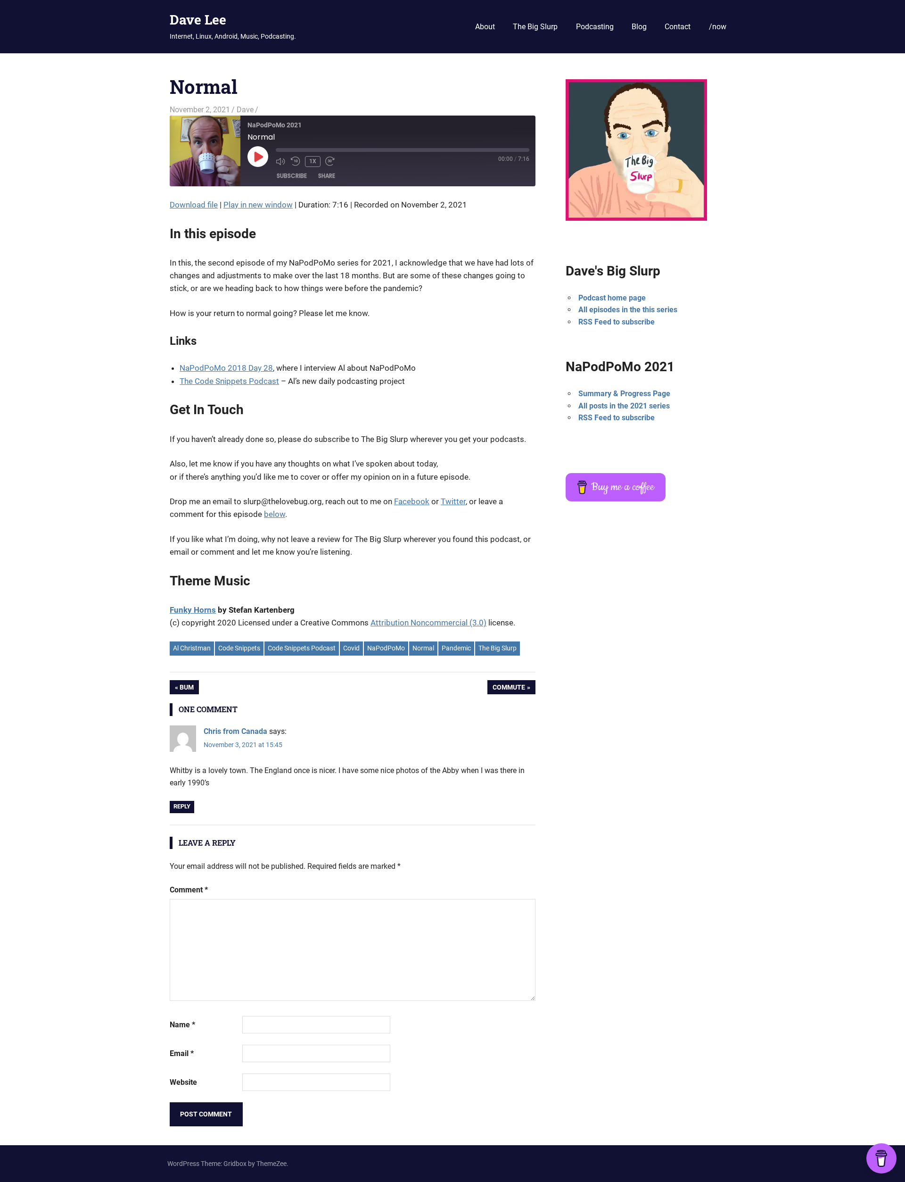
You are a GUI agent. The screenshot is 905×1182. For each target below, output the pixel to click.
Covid (351, 648)
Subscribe (292, 176)
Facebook (411, 501)
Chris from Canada (235, 731)
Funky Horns (193, 610)
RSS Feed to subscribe (616, 321)
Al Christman (192, 648)
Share (326, 176)
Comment (189, 889)
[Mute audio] (281, 161)
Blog (639, 26)
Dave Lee (198, 19)
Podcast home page (612, 297)
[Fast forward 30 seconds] (330, 161)
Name (182, 1024)
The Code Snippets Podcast (229, 381)
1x (312, 161)
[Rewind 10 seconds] (295, 161)
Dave (245, 109)
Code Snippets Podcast (302, 648)
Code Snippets (239, 648)
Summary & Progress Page (624, 393)
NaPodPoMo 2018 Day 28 (226, 368)
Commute (508, 689)
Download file (194, 204)
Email (182, 1053)
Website (183, 1082)
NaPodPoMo (386, 648)
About (485, 26)
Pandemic (456, 648)
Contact (678, 26)
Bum (189, 689)
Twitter (453, 501)
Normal (423, 648)
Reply (181, 806)
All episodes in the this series (627, 309)
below (274, 514)
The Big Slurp (535, 26)
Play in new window (258, 204)
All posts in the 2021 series (624, 405)
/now (717, 26)
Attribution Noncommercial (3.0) (428, 622)
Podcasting (595, 26)
